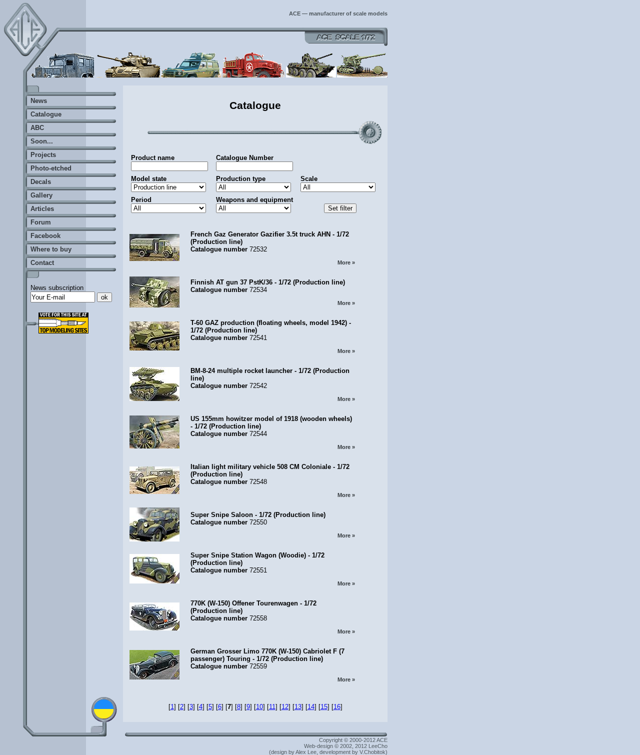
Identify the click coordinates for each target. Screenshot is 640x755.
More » (346, 263)
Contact (42, 262)
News (38, 100)
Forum (40, 222)
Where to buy (51, 249)
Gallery (41, 195)
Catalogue (46, 114)
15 (324, 706)
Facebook (45, 236)
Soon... (41, 141)
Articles (42, 208)
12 (285, 706)
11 (272, 706)
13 (298, 706)
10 (259, 706)
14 (311, 706)
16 (337, 706)
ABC (37, 128)
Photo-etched (51, 168)
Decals (40, 182)
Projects (43, 154)
